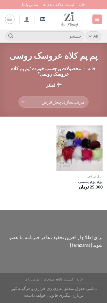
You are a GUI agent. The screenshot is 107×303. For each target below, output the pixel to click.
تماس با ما (30, 4)
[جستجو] (11, 36)
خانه (81, 4)
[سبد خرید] (10, 19)
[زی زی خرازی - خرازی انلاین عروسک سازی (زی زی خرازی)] (69, 19)
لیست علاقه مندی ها (58, 4)
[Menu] (97, 19)
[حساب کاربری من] (27, 19)
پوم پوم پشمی (90, 181)
